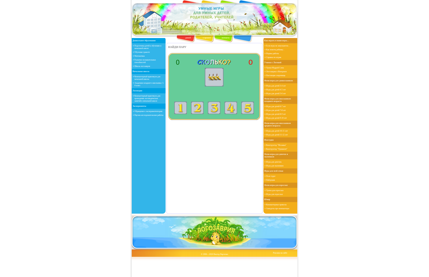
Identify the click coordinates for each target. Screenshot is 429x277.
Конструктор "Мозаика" (276, 145)
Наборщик (270, 180)
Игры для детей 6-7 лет (276, 106)
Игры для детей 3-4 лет (276, 86)
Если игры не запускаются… (278, 46)
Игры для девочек (274, 162)
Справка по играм (273, 57)
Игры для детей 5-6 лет (276, 93)
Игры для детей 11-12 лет (277, 135)
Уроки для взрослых (275, 190)
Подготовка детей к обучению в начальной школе (147, 47)
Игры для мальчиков (275, 166)
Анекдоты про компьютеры (277, 208)
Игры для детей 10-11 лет (277, 131)
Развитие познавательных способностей (145, 61)
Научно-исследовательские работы (148, 115)
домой (188, 38)
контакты (225, 38)
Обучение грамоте (142, 52)
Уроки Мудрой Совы (275, 68)
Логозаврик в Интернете (276, 71)
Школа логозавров (142, 66)
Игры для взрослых (274, 194)
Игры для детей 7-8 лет (276, 110)
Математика (139, 56)
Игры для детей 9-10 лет (276, 118)
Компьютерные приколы (276, 204)
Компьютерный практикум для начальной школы (147, 77)
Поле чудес (270, 176)
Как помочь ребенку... (275, 49)
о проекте (207, 38)
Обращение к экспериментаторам (148, 111)
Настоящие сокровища (275, 75)
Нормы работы (272, 53)
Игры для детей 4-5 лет (276, 89)
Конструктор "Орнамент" (276, 149)
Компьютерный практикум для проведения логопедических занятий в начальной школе (147, 98)
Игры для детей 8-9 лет (276, 114)
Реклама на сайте (280, 253)
